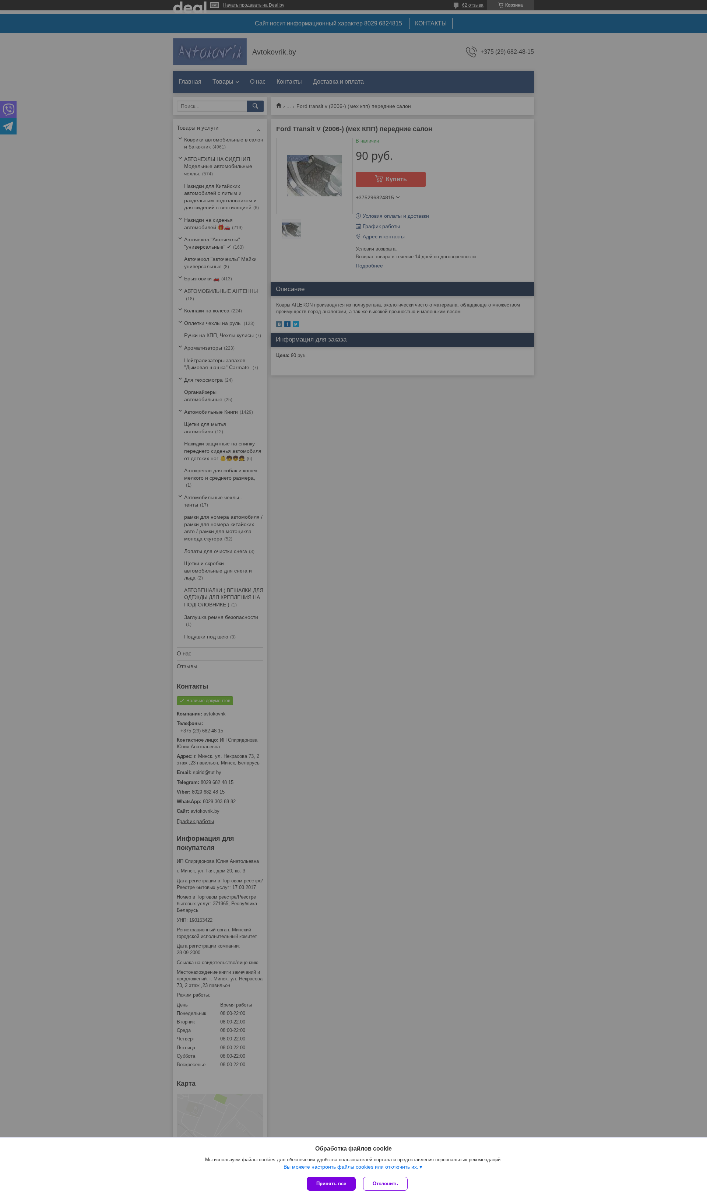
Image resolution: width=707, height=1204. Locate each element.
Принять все (331, 1183)
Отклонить (385, 1183)
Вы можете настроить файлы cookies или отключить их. (351, 1167)
